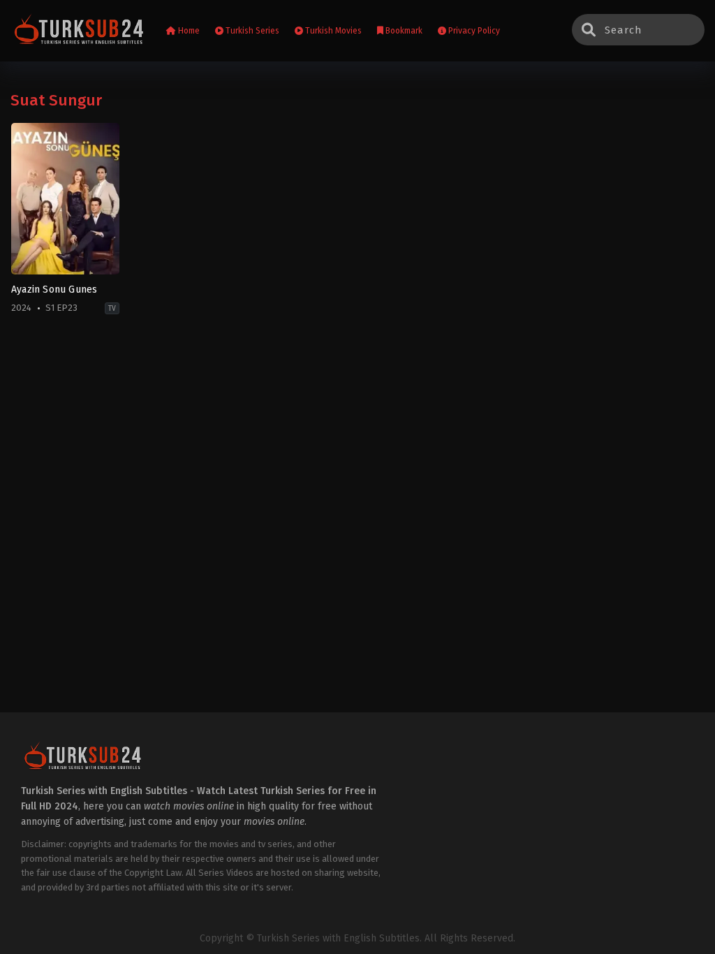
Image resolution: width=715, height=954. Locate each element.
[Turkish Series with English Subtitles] (79, 31)
